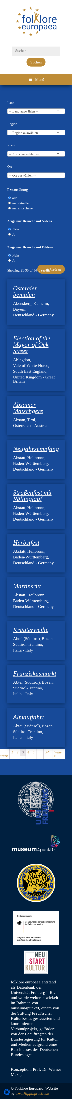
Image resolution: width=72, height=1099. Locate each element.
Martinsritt (27, 586)
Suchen (36, 62)
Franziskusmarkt (34, 673)
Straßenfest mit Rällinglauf (32, 495)
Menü (39, 79)
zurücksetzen (51, 269)
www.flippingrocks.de (32, 1093)
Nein (15, 229)
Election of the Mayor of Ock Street (31, 344)
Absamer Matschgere (28, 407)
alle (14, 198)
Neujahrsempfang (36, 448)
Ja (13, 234)
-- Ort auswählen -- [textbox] (22, 175)
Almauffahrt (28, 717)
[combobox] (36, 111)
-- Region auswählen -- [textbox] (25, 133)
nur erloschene (22, 208)
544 (47, 752)
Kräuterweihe (30, 629)
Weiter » (58, 754)
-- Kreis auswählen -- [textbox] (24, 154)
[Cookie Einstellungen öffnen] (7, 1094)
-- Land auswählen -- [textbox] (23, 111)
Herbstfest (26, 542)
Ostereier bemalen (25, 291)
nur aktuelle (20, 203)
